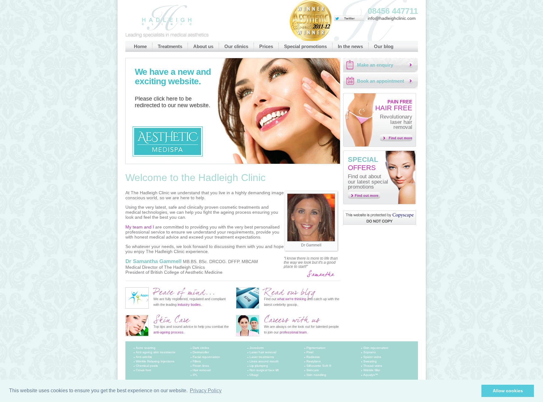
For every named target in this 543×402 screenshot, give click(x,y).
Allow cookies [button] (508, 390)
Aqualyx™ (370, 375)
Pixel (309, 352)
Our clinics (236, 46)
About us (203, 46)
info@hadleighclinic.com (392, 18)
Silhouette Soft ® (318, 365)
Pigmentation (316, 348)
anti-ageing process (168, 332)
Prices (266, 46)
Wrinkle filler (371, 370)
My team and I (139, 226)
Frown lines (201, 365)
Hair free (393, 105)
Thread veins (372, 365)
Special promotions (305, 46)
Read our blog (289, 292)
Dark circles (201, 348)
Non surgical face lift (264, 370)
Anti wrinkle (144, 357)
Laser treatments (262, 357)
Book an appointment (380, 81)
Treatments (170, 46)
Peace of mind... (184, 292)
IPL (195, 375)
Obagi (254, 375)
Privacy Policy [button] (206, 390)
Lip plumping (259, 365)
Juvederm (257, 348)
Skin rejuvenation (375, 348)
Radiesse (313, 357)
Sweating (370, 361)
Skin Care (171, 320)
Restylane (313, 361)
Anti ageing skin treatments (155, 352)
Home (140, 46)
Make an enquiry (375, 65)
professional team (293, 332)
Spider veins (372, 357)
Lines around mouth (264, 361)
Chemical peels (147, 365)
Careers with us (292, 320)
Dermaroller (201, 352)
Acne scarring (146, 348)
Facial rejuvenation (206, 357)
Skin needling (316, 375)
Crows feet (143, 370)
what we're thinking (291, 299)
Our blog (383, 46)
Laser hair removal (263, 352)
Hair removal (202, 370)
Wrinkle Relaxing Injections (155, 361)
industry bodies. (190, 304)
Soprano (369, 352)
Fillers (197, 361)
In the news (350, 46)
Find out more (400, 138)
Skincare (312, 370)
